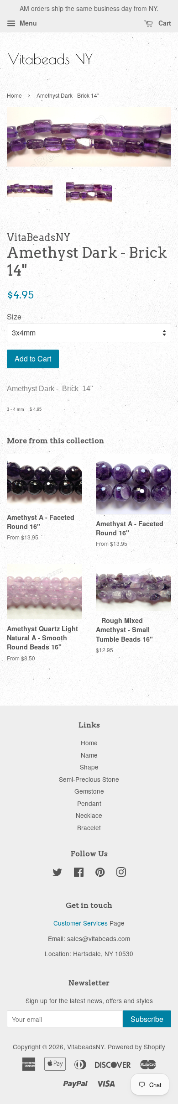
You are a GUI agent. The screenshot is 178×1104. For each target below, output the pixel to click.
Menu (27, 22)
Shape (89, 766)
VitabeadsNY (85, 1046)
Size (14, 316)
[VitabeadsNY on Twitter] (57, 873)
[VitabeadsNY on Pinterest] (100, 873)
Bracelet (89, 827)
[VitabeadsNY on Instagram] (121, 873)
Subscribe (147, 1019)
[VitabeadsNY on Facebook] (78, 873)
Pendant (89, 803)
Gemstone (89, 790)
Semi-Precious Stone (89, 779)
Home (14, 95)
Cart (164, 22)
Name (89, 754)
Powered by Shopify (136, 1046)
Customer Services (80, 922)
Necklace (89, 815)
